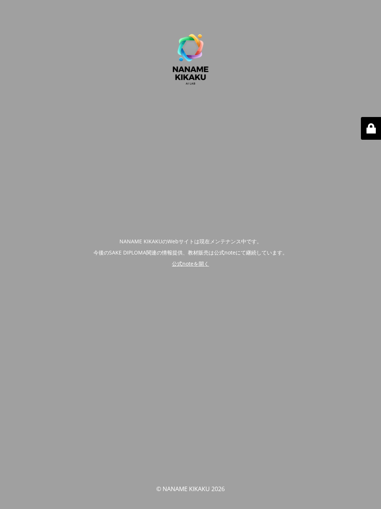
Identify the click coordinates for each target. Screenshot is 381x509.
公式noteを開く (190, 263)
